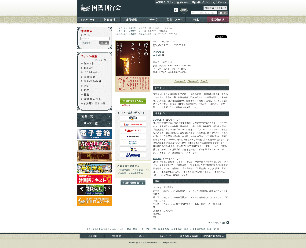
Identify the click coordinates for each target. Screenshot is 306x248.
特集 (196, 19)
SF (140, 31)
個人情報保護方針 (189, 237)
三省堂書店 (137, 170)
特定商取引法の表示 (215, 237)
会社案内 (91, 237)
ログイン (215, 8)
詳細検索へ (86, 43)
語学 (93, 85)
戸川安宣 (157, 52)
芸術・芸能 (93, 77)
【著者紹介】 (193, 81)
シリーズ (153, 19)
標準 (184, 10)
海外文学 (93, 63)
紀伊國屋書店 (124, 170)
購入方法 (182, 2)
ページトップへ (218, 222)
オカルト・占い (93, 72)
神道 (93, 94)
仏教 (93, 90)
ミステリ (142, 28)
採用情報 (117, 237)
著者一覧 (94, 116)
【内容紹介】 (180, 81)
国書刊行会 (100, 8)
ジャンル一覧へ (102, 60)
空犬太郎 (157, 55)
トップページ (88, 19)
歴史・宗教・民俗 (93, 81)
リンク (141, 237)
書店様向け (218, 19)
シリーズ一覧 (94, 123)
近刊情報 (131, 19)
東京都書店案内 (135, 173)
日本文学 (132, 28)
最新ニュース (175, 19)
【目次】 (204, 81)
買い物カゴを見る (165, 2)
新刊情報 (109, 19)
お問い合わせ (200, 2)
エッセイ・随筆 (145, 34)
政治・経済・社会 (93, 99)
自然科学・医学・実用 (93, 103)
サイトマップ (220, 2)
